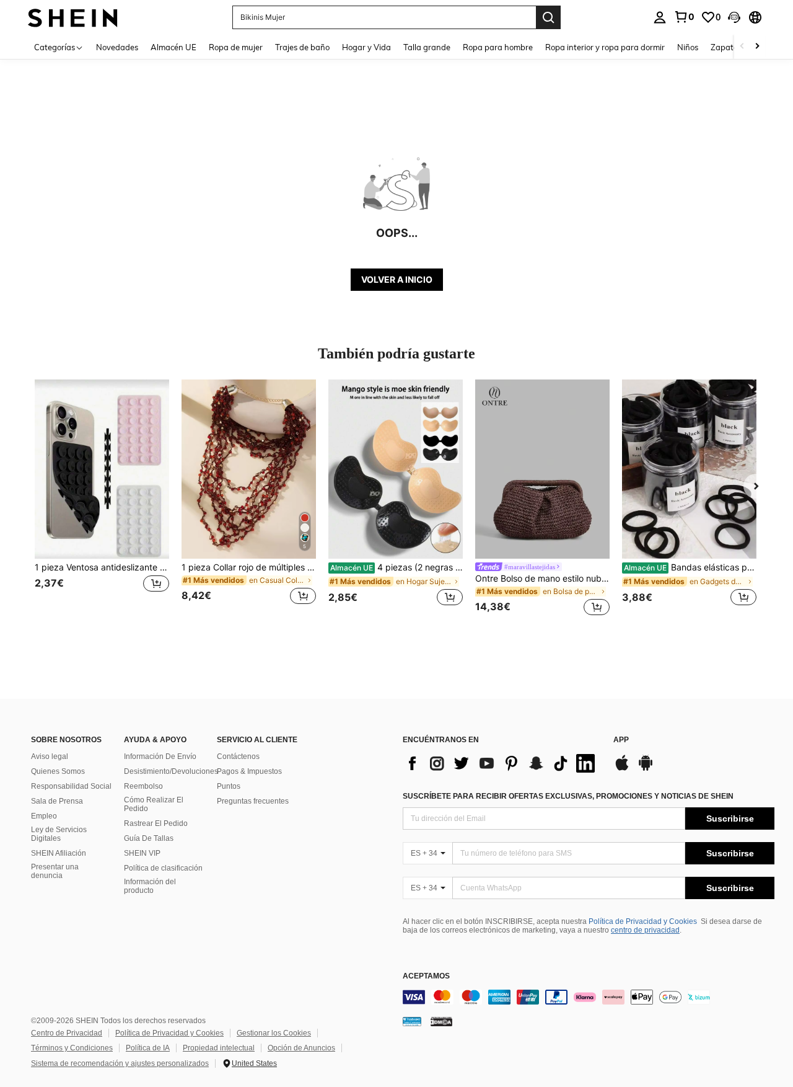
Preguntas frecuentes (253, 801)
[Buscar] (548, 17)
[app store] (622, 769)
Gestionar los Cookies (274, 1033)
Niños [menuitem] (687, 47)
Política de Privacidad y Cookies (643, 921)
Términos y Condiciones (72, 1048)
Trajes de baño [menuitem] (302, 47)
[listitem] (102, 499)
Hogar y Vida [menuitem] (366, 47)
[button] (734, 17)
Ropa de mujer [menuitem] (236, 47)
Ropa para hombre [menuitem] (498, 47)
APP (621, 740)
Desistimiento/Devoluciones (171, 771)
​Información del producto (150, 886)
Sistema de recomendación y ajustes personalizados (120, 1063)
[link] (683, 16)
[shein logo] (73, 17)
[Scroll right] (757, 47)
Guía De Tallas (148, 838)
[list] (502, 763)
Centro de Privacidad (66, 1033)
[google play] (645, 769)
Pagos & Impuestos (249, 771)
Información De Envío (160, 756)
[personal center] (659, 17)
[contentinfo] (588, 997)
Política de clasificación (163, 868)
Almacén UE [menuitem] (173, 47)
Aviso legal (49, 756)
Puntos (228, 786)
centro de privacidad (645, 930)
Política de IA (148, 1048)
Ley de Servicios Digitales (59, 834)
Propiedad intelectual (219, 1048)
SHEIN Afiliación (58, 853)
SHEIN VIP (142, 853)
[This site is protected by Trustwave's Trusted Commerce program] (412, 1021)
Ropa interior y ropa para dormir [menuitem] (605, 47)
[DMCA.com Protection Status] (441, 1021)
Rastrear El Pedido (156, 823)
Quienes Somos (58, 771)
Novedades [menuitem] (117, 47)
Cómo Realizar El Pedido (153, 804)
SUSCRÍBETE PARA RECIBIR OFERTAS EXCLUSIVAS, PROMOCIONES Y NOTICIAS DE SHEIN (568, 796)
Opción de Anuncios (301, 1048)
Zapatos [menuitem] (726, 47)
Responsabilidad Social (71, 786)
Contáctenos (238, 756)
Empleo (44, 816)
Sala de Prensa (57, 801)
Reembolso (143, 786)
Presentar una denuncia (55, 871)
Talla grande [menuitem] (426, 47)
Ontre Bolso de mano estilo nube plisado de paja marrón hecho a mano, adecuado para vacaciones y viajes (542, 578)
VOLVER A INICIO (396, 279)
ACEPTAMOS (426, 976)
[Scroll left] (742, 47)
